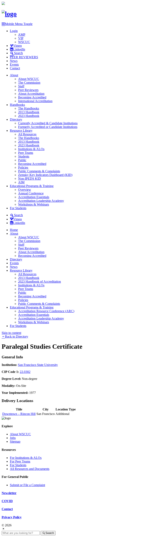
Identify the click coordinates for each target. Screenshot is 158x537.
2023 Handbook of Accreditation (39, 281)
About (14, 75)
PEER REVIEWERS (24, 57)
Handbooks (17, 104)
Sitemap (15, 441)
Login (14, 31)
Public (22, 160)
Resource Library (21, 130)
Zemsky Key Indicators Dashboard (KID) (45, 175)
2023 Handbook (28, 116)
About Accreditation (31, 93)
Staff (21, 86)
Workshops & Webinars (33, 204)
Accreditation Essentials (33, 197)
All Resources (27, 134)
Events (14, 64)
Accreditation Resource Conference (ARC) (46, 311)
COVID (7, 501)
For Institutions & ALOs (26, 457)
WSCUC (24, 42)
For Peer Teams (20, 461)
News (13, 61)
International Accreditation (35, 101)
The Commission (29, 82)
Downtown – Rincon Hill (19, 414)
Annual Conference (31, 193)
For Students (18, 208)
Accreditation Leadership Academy (41, 200)
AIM (21, 182)
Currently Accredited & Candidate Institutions (48, 123)
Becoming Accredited (32, 97)
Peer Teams (25, 152)
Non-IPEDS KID (29, 178)
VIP (20, 38)
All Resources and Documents (29, 469)
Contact (15, 68)
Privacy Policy (12, 517)
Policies (23, 167)
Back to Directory (16, 336)
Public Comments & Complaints (39, 171)
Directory (16, 119)
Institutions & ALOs (31, 149)
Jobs (13, 438)
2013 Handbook (28, 112)
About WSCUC (28, 79)
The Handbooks (28, 108)
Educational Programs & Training (31, 186)
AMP (21, 34)
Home (14, 230)
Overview (24, 189)
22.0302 (25, 372)
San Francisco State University (38, 365)
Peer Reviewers (28, 90)
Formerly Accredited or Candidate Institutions (47, 127)
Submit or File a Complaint (27, 485)
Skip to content (11, 333)
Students (23, 156)
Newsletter (9, 493)
